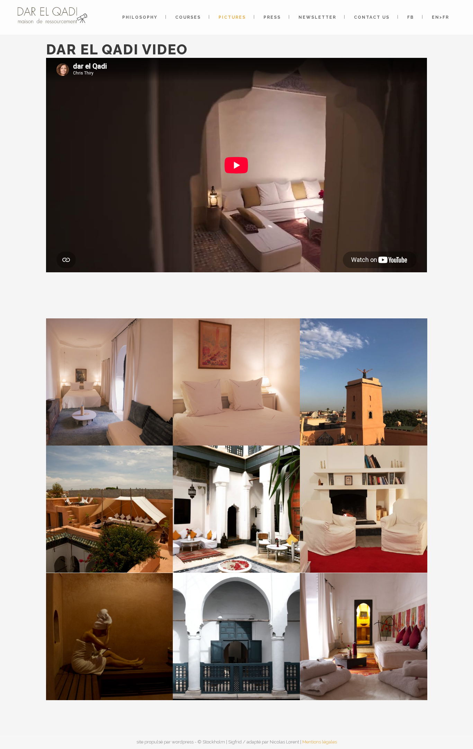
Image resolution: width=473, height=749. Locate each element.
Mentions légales (319, 741)
